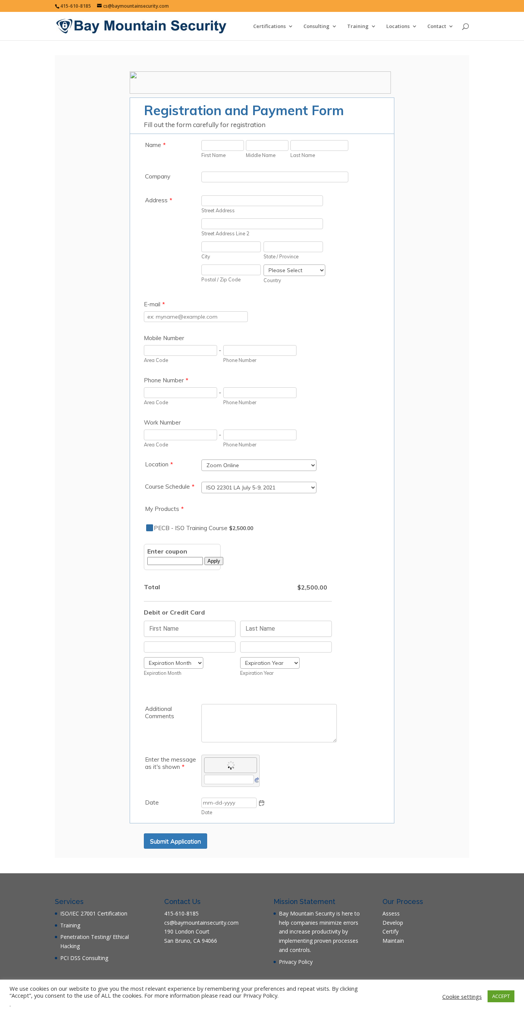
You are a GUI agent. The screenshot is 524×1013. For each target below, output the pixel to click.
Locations (398, 26)
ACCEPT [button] (501, 996)
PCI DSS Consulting (84, 958)
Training (358, 26)
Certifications (269, 26)
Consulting (316, 26)
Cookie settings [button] (462, 996)
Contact (436, 26)
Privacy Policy (296, 961)
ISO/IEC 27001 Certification (93, 913)
